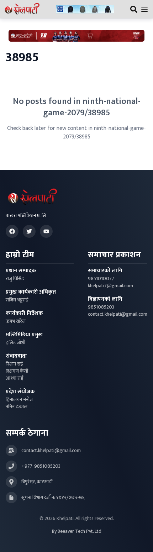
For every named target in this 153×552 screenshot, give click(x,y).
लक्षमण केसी (17, 371)
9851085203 (101, 307)
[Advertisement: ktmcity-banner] (85, 9)
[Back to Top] (140, 539)
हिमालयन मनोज (19, 399)
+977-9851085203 (40, 466)
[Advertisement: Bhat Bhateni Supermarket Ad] (76, 36)
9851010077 (101, 278)
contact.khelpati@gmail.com (117, 314)
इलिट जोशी (15, 342)
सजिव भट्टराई (17, 300)
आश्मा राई (14, 378)
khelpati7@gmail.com (110, 285)
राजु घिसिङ (15, 278)
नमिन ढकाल (16, 406)
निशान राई (14, 364)
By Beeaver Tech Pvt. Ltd (76, 531)
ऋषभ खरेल (16, 321)
